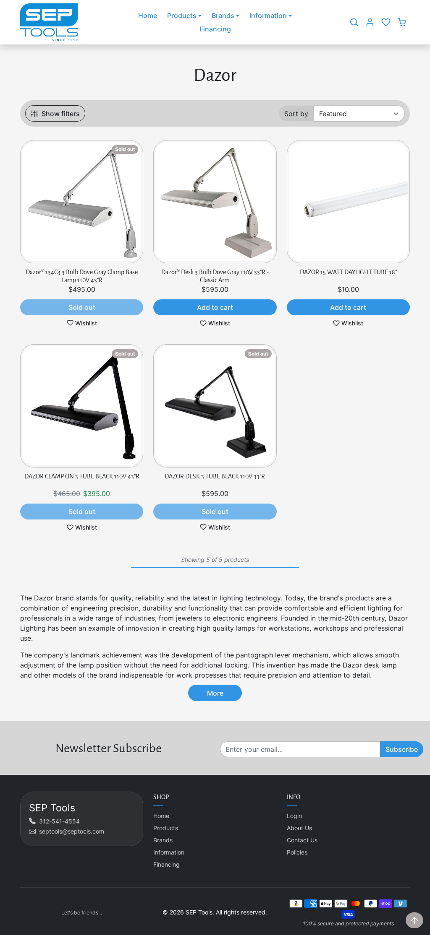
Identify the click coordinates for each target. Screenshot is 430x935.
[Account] (370, 22)
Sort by (296, 113)
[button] (354, 22)
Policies (297, 852)
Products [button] (182, 15)
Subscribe (401, 749)
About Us (299, 827)
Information (168, 852)
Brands (163, 840)
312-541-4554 (59, 821)
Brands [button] (223, 15)
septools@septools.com (71, 831)
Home (147, 15)
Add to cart (215, 307)
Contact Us (302, 840)
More (215, 693)
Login (294, 815)
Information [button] (268, 15)
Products (165, 827)
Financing (215, 29)
